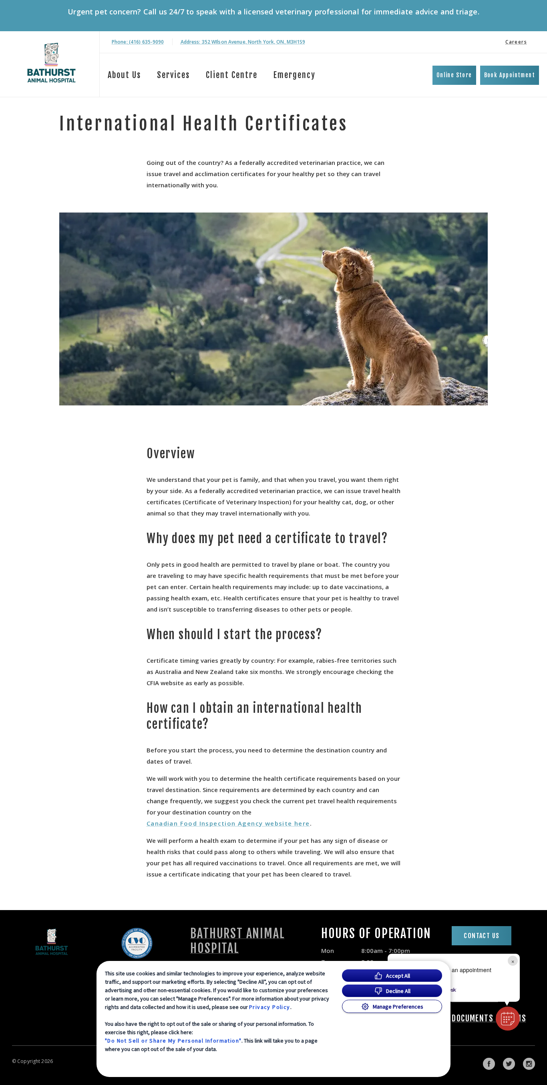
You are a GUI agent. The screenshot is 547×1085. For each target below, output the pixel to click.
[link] (51, 62)
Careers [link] (516, 41)
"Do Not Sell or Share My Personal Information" (173, 1040)
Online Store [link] (454, 75)
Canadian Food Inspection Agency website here (228, 823)
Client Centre (231, 75)
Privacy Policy (269, 1007)
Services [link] (173, 75)
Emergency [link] (295, 75)
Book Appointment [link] (509, 75)
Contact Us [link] (481, 936)
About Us (124, 75)
